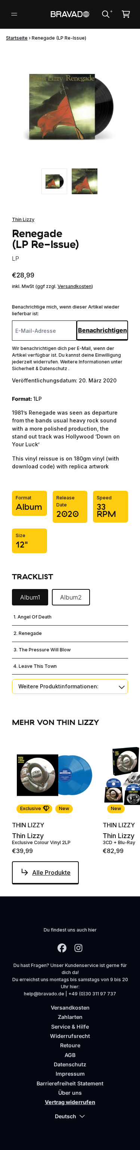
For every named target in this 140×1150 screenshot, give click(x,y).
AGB (70, 1055)
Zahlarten (70, 1017)
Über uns (70, 1092)
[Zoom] (70, 106)
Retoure (70, 1045)
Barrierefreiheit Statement (70, 1083)
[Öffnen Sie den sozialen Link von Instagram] (78, 948)
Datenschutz (70, 1064)
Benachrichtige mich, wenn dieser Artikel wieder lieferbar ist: (65, 310)
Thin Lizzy (23, 219)
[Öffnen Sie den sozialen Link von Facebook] (62, 948)
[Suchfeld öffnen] (105, 14)
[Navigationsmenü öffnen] (14, 14)
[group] (54, 181)
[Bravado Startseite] (70, 14)
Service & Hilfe (70, 1026)
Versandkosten (74, 286)
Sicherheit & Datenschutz (40, 368)
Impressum (70, 1073)
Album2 (71, 597)
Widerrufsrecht (70, 1036)
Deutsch (65, 1116)
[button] (70, 686)
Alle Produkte (51, 872)
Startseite (17, 38)
